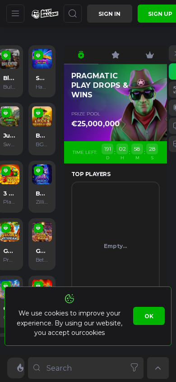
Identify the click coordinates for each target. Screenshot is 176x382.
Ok (148, 316)
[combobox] (86, 368)
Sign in (109, 13)
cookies (93, 333)
